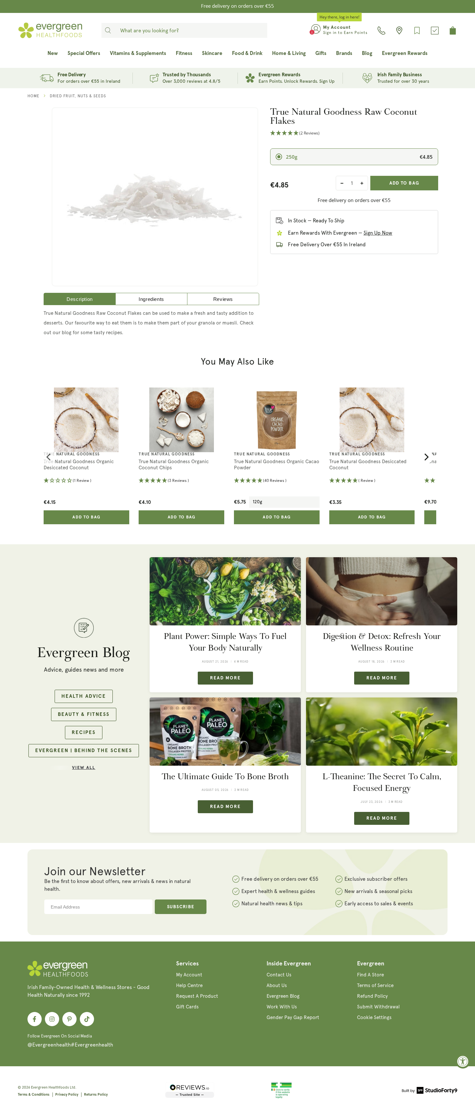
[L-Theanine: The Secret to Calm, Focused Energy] (381, 731)
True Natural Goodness (72, 454)
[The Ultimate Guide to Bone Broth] (225, 731)
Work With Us (282, 1007)
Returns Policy (96, 1094)
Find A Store (370, 975)
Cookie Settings (374, 1017)
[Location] (399, 31)
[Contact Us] (381, 31)
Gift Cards (187, 1007)
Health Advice (83, 696)
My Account (189, 975)
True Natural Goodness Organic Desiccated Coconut (79, 465)
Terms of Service (375, 985)
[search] (107, 30)
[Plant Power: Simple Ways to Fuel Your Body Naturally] (225, 591)
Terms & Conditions (33, 1094)
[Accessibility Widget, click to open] (463, 1061)
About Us (277, 985)
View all (83, 768)
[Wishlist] (417, 31)
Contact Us (279, 975)
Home (33, 96)
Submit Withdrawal (378, 1007)
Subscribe (181, 907)
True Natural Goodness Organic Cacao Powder (276, 465)
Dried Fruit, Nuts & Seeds (78, 96)
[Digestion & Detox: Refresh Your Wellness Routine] (381, 591)
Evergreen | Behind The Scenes (83, 750)
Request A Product (197, 996)
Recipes (84, 732)
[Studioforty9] (429, 1091)
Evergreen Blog (283, 996)
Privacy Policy (66, 1094)
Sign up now (378, 233)
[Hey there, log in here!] (316, 30)
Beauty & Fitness (84, 714)
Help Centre (189, 985)
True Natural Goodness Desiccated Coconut (367, 465)
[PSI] (281, 1097)
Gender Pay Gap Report (293, 1017)
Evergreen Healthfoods (50, 1087)
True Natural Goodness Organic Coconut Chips (174, 465)
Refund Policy (372, 996)
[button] (354, 133)
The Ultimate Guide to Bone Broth (225, 776)
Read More (225, 678)
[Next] (426, 457)
